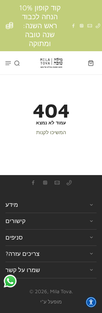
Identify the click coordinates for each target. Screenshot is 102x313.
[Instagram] (82, 25)
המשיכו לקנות (51, 132)
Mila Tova (61, 291)
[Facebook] (73, 25)
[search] (17, 62)
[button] (91, 302)
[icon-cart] (91, 62)
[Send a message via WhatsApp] (10, 281)
